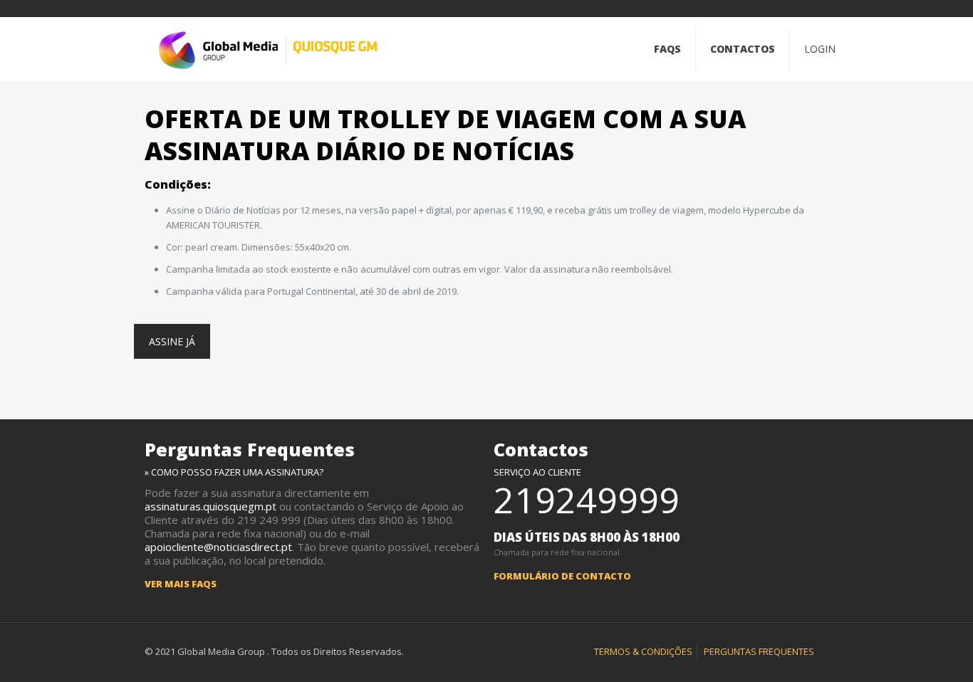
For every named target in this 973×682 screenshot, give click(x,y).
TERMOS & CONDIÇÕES (643, 651)
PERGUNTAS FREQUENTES (759, 651)
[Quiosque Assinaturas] (268, 49)
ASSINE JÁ (172, 341)
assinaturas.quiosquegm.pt (210, 506)
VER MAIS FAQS (181, 583)
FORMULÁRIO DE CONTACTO (562, 576)
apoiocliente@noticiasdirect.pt (218, 547)
